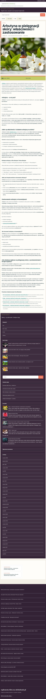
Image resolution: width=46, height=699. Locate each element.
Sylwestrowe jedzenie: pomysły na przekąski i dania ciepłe (11, 671)
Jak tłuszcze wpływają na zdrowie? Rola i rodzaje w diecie (11, 603)
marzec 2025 (5, 474)
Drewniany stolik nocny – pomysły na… (9, 385)
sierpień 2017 (5, 547)
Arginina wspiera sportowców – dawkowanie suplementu (11, 635)
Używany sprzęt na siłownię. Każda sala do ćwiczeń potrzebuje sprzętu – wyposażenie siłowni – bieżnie (19, 630)
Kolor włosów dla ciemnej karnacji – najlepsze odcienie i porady (12, 653)
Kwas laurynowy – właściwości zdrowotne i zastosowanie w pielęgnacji (16, 305)
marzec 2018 (5, 530)
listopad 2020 (5, 500)
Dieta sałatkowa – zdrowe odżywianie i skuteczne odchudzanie (12, 626)
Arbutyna (3, 83)
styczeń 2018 (5, 537)
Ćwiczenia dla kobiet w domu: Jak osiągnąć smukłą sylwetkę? (19, 349)
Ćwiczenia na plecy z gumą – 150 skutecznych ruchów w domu (12, 599)
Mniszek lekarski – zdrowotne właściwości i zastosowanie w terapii (15, 301)
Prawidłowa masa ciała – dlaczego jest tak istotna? (10, 617)
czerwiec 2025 (5, 467)
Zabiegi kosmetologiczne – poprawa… (9, 398)
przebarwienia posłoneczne (35, 268)
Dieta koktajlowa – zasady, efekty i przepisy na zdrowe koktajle (12, 676)
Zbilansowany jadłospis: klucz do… (9, 395)
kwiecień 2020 (5, 514)
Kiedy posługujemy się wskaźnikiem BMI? (8, 667)
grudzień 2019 (5, 520)
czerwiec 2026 (5, 457)
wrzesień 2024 (5, 477)
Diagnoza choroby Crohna (13, 413)
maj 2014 (4, 553)
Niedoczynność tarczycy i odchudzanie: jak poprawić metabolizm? (12, 589)
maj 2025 (4, 471)
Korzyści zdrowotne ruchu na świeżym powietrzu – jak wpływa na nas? (20, 361)
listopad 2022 (5, 494)
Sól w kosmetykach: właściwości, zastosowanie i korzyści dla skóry (15, 294)
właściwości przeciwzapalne (30, 88)
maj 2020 (4, 510)
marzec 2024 (5, 484)
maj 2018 (4, 527)
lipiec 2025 (4, 464)
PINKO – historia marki (12, 430)
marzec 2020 (5, 517)
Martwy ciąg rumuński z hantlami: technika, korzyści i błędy (18, 421)
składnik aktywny (13, 132)
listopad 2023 (5, 487)
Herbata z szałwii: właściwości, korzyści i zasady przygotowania (12, 680)
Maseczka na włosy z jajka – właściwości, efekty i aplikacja (18, 367)
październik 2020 (6, 504)
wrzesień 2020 (5, 507)
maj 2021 (4, 497)
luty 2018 (4, 534)
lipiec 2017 (4, 550)
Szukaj (42, 14)
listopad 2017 (5, 540)
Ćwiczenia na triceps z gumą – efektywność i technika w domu (12, 612)
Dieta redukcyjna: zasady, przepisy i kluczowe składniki (10, 658)
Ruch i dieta (10, 18)
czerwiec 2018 (5, 524)
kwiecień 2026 (5, 461)
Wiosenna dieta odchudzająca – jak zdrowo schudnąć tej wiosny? (12, 662)
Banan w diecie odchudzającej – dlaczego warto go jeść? (18, 355)
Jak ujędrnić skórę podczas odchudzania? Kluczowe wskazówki (12, 594)
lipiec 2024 (4, 481)
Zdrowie (3, 18)
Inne (15, 18)
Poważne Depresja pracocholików (14, 438)
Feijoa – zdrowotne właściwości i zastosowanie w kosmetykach (14, 298)
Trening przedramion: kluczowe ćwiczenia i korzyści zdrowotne (12, 644)
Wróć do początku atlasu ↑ (6, 695)
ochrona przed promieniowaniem (9, 223)
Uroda (20, 18)
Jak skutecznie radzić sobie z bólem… (9, 388)
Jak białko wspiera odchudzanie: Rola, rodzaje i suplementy (11, 608)
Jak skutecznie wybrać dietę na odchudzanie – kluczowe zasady (12, 621)
